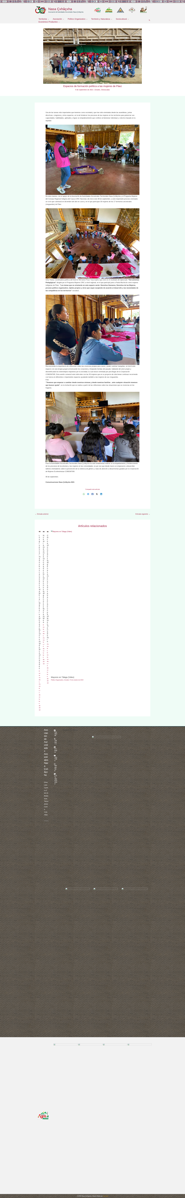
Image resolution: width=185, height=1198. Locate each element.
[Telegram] (88, 494)
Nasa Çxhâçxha (60, 9)
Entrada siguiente (142, 514)
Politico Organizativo (57, 680)
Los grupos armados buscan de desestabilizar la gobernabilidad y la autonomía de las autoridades (39, 601)
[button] (48, 19)
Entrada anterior (42, 514)
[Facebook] (92, 494)
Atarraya (105, 1196)
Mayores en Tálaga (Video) (62, 677)
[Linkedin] (101, 494)
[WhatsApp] (84, 494)
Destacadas (105, 90)
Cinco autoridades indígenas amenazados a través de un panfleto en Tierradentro (48, 588)
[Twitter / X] (97, 494)
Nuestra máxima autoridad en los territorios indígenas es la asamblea (44, 578)
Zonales (97, 90)
